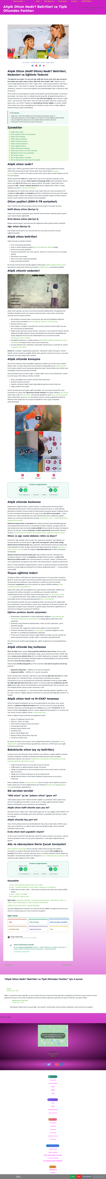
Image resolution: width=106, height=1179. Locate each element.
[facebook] (32, 66)
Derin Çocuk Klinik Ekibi (25, 947)
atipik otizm (90, 9)
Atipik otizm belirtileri (18, 136)
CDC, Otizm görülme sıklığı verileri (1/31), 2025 (26, 885)
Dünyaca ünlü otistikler (40, 902)
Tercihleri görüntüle (87, 1176)
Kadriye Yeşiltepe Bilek (17, 936)
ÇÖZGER (44, 494)
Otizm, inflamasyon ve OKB (22, 902)
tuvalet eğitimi (40, 630)
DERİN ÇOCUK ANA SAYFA (17, 905)
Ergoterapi (53, 1126)
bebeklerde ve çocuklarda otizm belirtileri (45, 759)
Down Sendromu (53, 1113)
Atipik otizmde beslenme (19, 144)
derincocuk (38, 478)
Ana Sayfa (82, 7)
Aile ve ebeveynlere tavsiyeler (21, 157)
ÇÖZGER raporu (43, 267)
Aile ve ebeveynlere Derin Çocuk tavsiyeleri (25, 160)
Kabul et (73, 1176)
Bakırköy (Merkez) (53, 1054)
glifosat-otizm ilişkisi (19, 347)
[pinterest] (36, 66)
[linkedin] (40, 66)
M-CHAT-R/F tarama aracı (20, 896)
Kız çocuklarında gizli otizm (40, 900)
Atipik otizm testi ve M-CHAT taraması (24, 150)
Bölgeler (53, 1090)
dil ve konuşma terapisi (60, 395)
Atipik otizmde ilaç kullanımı (20, 148)
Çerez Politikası (95, 1176)
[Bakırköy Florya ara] (21, 490)
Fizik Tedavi (53, 1139)
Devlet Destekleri (53, 494)
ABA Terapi (53, 1129)
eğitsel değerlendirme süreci (56, 265)
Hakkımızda (53, 1080)
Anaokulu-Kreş (53, 1149)
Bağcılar (54, 478)
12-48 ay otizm (28, 761)
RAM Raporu (36, 494)
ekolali (28, 397)
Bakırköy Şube (51, 785)
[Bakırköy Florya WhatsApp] (25, 490)
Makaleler (53, 1172)
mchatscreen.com (39, 712)
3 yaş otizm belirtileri (28, 188)
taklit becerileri (61, 366)
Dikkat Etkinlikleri (53, 1152)
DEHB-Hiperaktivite (53, 1109)
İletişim (53, 1086)
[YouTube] (57, 1064)
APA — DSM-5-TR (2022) (19, 894)
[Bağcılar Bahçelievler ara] (51, 490)
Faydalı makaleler (33, 905)
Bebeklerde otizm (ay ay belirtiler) (22, 153)
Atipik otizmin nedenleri (19, 139)
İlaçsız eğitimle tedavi (18, 146)
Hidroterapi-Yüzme (53, 1136)
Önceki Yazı (8, 965)
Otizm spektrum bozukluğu (17, 849)
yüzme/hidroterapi (57, 616)
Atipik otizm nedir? (17, 132)
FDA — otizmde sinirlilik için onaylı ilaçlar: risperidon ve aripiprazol (33, 887)
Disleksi (53, 1106)
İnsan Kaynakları (53, 1083)
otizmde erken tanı (31, 782)
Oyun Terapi (53, 1132)
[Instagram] (53, 1064)
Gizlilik (53, 1093)
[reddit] (44, 66)
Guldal (9, 989)
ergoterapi (22, 619)
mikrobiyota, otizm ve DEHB (20, 338)
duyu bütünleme (32, 619)
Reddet (78, 1176)
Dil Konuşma (53, 1122)
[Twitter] (48, 1064)
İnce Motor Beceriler (53, 1158)
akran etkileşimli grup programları (53, 856)
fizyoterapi (14, 619)
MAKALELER (91, 7)
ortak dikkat (48, 247)
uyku (28, 690)
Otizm (99, 7)
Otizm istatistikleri (47, 599)
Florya (22, 478)
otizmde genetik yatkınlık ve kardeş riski (43, 321)
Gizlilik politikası (101, 1176)
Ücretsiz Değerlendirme (24, 494)
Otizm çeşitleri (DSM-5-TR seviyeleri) (23, 134)
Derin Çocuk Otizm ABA (20, 1000)
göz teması (37, 247)
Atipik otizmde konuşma (19, 141)
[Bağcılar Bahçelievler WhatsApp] (55, 490)
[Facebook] (44, 1064)
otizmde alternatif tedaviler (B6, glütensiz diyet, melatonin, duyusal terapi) (39, 533)
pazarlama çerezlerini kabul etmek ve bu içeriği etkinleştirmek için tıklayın (53, 1035)
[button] (24, 1)
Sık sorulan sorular (17, 155)
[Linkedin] (61, 1064)
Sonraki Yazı (68, 965)
